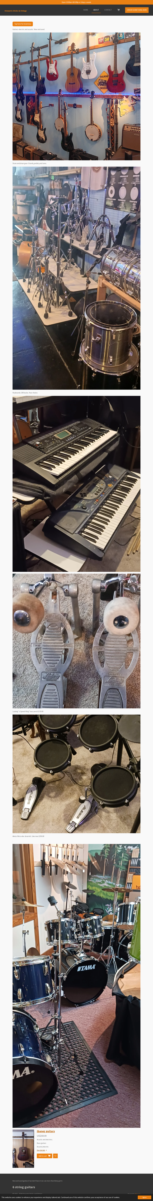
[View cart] (118, 10)
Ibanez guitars (46, 1131)
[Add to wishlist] (55, 1156)
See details (41, 1150)
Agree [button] (144, 1197)
